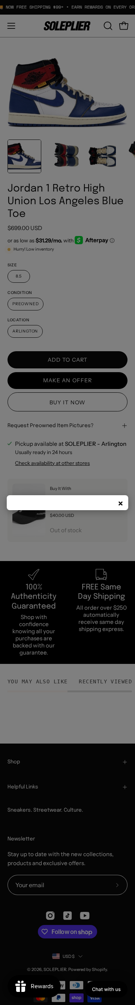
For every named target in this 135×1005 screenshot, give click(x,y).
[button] (106, 989)
